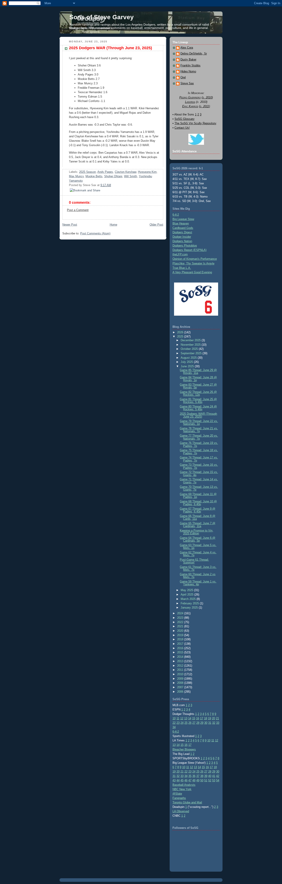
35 (189, 776)
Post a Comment (78, 210)
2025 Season (87, 171)
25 (185, 722)
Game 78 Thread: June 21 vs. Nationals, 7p (199, 430)
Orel (183, 77)
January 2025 (190, 607)
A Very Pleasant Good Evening (192, 272)
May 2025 (187, 590)
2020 (180, 630)
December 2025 (191, 340)
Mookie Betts (93, 176)
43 (174, 780)
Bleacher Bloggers (184, 749)
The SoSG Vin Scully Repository (195, 123)
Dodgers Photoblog (185, 245)
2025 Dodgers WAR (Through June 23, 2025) (110, 48)
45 (182, 780)
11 (177, 718)
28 (197, 722)
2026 (180, 332)
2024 (180, 613)
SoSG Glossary (184, 119)
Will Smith (130, 176)
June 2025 (188, 366)
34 (174, 727)
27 (193, 722)
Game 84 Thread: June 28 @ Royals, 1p (198, 379)
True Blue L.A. (182, 268)
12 (181, 718)
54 (217, 780)
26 (189, 722)
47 (189, 780)
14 (189, 718)
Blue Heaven (181, 223)
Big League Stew (183, 219)
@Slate (177, 793)
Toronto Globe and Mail (187, 802)
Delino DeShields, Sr (193, 53)
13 (185, 718)
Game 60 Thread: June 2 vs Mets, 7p (197, 576)
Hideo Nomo (188, 71)
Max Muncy (76, 176)
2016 (180, 648)
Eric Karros (190, 106)
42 (217, 776)
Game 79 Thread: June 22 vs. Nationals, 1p (199, 422)
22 (174, 722)
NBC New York (182, 789)
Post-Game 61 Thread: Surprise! (194, 561)
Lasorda (190, 102)
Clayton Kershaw (125, 171)
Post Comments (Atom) (95, 233)
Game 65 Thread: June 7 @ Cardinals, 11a (197, 525)
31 (209, 722)
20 (213, 718)
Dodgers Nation (182, 241)
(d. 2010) (207, 97)
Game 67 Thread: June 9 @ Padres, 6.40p (197, 510)
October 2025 (190, 349)
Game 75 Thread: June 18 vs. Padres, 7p (199, 452)
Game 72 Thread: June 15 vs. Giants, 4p (199, 473)
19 (209, 718)
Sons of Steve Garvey (101, 17)
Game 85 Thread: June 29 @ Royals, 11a (198, 371)
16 (197, 718)
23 (178, 722)
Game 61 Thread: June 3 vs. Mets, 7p (198, 568)
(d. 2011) (204, 106)
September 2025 (191, 353)
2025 (180, 336)
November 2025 (191, 344)
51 (205, 780)
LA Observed (181, 811)
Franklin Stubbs (190, 65)
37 (197, 776)
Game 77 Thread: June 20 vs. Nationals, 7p (199, 437)
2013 (180, 661)
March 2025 (189, 599)
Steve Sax (187, 83)
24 (182, 722)
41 (213, 776)
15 (193, 718)
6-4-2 (176, 214)
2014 (180, 656)
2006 (180, 691)
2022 (180, 622)
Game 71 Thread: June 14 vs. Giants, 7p (199, 481)
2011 (180, 669)
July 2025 (187, 362)
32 (213, 722)
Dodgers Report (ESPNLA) (189, 250)
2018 (180, 639)
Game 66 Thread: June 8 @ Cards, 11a (197, 517)
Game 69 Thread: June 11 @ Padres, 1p (198, 495)
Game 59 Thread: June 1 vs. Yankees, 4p (198, 583)
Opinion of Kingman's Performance (195, 258)
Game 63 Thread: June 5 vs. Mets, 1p (198, 546)
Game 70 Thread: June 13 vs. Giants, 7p (199, 488)
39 (205, 776)
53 (213, 780)
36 (193, 776)
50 (201, 780)
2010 (180, 674)
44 (178, 780)
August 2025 (189, 357)
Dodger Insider (182, 236)
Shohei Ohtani (113, 176)
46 (185, 780)
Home (113, 224)
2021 (180, 626)
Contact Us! (182, 127)
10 (174, 718)
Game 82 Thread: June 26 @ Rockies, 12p (198, 393)
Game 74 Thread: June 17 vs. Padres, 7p (199, 459)
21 (217, 718)
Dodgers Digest (182, 232)
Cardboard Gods (183, 228)
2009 (180, 678)
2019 (180, 635)
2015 (180, 652)
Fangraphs (179, 798)
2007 (180, 687)
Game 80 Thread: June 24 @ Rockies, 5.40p (198, 408)
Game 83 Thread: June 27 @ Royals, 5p (198, 386)
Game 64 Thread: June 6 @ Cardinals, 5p (197, 539)
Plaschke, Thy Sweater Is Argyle (193, 263)
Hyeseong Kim (147, 171)
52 (209, 780)
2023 (180, 617)
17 (201, 718)
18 (205, 718)
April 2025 (187, 594)
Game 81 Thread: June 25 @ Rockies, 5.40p (198, 401)
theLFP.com (180, 254)
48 (193, 780)
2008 (180, 682)
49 (197, 780)
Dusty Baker (188, 59)
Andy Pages (105, 171)
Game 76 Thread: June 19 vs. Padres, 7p (199, 444)
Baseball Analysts (184, 784)
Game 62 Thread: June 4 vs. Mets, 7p (198, 554)
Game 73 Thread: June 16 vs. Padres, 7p (199, 466)
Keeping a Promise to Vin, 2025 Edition (196, 532)
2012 (180, 665)
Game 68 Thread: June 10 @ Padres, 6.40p (198, 503)
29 (201, 722)
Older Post (156, 224)
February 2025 (190, 603)
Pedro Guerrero (190, 97)
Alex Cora (186, 47)
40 (209, 776)
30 (205, 722)
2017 (180, 643)
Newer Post (69, 224)
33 (217, 722)
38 (201, 776)
